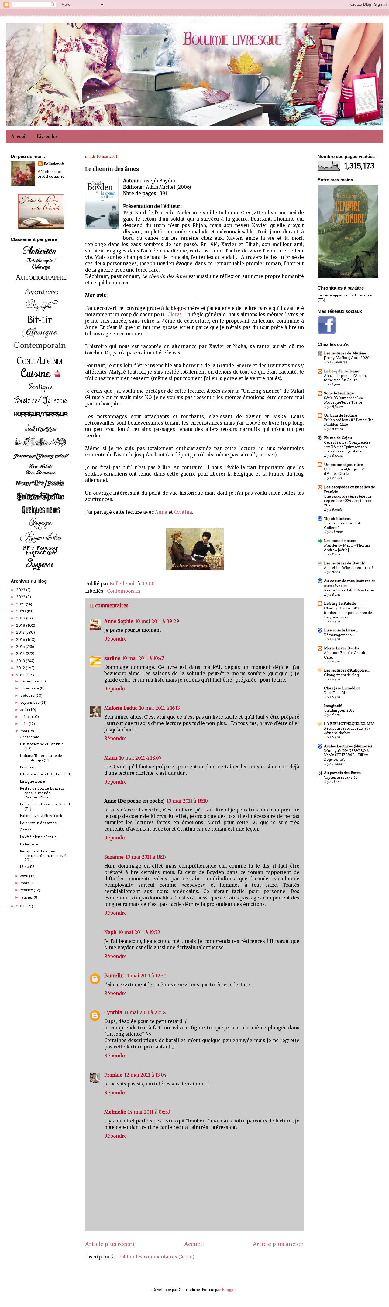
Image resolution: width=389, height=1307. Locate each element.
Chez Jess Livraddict (342, 688)
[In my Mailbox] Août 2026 (346, 358)
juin (24, 723)
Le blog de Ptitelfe (340, 603)
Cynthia (183, 512)
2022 (21, 596)
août (24, 709)
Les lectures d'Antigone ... (347, 670)
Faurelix (113, 976)
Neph (110, 932)
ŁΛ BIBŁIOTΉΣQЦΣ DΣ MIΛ (349, 723)
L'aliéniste (29, 844)
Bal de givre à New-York (41, 815)
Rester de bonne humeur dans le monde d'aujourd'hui (42, 792)
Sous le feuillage (339, 393)
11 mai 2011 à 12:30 (146, 976)
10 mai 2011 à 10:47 (143, 658)
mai (24, 731)
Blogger (229, 1289)
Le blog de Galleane (341, 371)
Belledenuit (54, 163)
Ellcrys (174, 314)
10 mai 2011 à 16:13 (159, 708)
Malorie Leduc (120, 708)
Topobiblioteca (337, 518)
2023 (21, 589)
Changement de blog (341, 675)
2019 (21, 618)
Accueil (19, 136)
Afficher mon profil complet (51, 173)
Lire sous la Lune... (341, 630)
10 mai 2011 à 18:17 (146, 857)
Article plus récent (110, 1244)
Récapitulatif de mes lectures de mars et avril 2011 (43, 855)
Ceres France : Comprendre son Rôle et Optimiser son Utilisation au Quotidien (347, 447)
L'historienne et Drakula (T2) (42, 746)
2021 (21, 604)
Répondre (115, 639)
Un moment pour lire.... (345, 464)
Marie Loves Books (341, 648)
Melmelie (115, 1112)
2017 (21, 632)
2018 (21, 625)
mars (25, 883)
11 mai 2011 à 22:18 (145, 1012)
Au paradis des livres (342, 772)
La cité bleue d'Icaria (38, 837)
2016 (21, 639)
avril (24, 876)
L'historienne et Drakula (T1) (45, 774)
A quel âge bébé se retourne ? (348, 568)
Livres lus (47, 136)
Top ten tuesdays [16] (341, 777)
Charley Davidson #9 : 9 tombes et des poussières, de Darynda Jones (348, 612)
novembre (30, 688)
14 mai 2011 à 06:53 (149, 1112)
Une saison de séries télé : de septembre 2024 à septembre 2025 (348, 501)
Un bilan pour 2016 (339, 710)
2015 (21, 646)
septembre (30, 702)
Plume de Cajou (338, 437)
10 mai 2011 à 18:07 (140, 758)
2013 (21, 661)
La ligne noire (32, 781)
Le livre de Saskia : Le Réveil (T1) (45, 806)
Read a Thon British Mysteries (349, 590)
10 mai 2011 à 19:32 (139, 932)
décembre (30, 681)
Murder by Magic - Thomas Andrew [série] (347, 547)
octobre (28, 695)
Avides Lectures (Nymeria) (348, 746)
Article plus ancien (278, 1244)
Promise (27, 767)
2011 (21, 675)
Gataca (26, 830)
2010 (21, 906)
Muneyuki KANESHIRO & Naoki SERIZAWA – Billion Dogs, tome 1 (346, 755)
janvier (27, 897)
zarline (112, 658)
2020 (21, 611)
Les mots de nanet (340, 540)
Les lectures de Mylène (345, 353)
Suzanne (114, 857)
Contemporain (123, 591)
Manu (110, 758)
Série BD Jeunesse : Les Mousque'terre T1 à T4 (343, 400)
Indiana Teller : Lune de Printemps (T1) (41, 757)
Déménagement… (339, 635)
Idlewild (27, 867)
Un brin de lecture (340, 415)
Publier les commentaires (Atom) (156, 1257)
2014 (21, 653)
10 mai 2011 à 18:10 (187, 801)
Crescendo (30, 737)
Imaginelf (333, 705)
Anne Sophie (118, 621)
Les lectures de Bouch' (344, 563)
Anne (161, 512)
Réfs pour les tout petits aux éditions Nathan (347, 730)
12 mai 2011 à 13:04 (145, 1075)
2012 (21, 667)
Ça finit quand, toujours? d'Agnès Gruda (344, 471)
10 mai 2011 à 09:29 (157, 621)
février (27, 890)
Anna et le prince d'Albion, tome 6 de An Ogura (345, 378)
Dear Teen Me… (337, 693)
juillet (26, 716)
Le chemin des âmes (38, 823)
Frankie (113, 1075)
